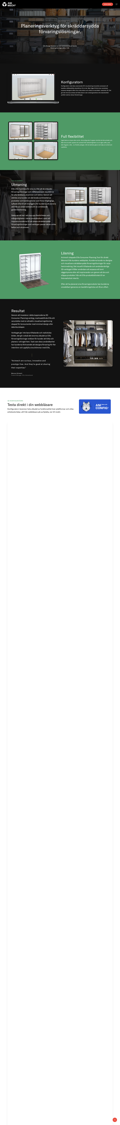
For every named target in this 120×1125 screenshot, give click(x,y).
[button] (117, 4)
